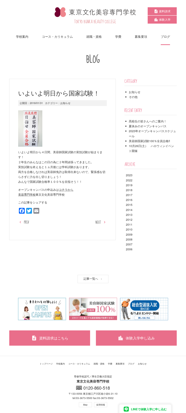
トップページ (46, 363)
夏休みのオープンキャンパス (148, 126)
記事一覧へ (91, 279)
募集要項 (120, 363)
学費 (110, 363)
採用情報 (100, 404)
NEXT (98, 222)
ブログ (131, 363)
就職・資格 (99, 363)
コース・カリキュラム (79, 363)
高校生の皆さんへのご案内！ (148, 121)
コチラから (66, 190)
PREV (26, 222)
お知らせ (65, 103)
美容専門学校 (27, 194)
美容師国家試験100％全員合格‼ (149, 141)
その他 (133, 97)
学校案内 (60, 363)
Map (85, 404)
